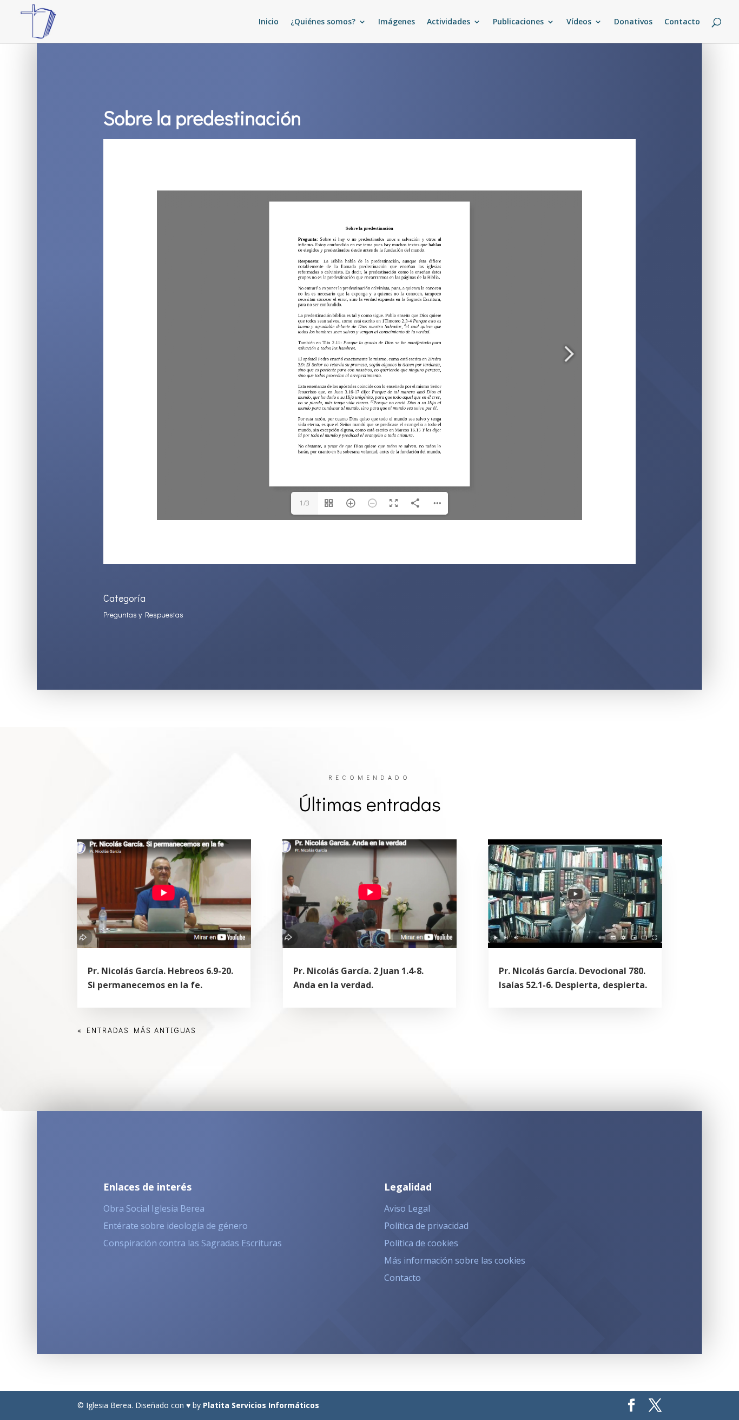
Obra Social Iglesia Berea (153, 1208)
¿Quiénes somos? (323, 22)
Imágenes (396, 22)
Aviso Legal (407, 1208)
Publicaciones (518, 22)
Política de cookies (421, 1243)
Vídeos (578, 22)
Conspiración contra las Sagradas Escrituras (192, 1243)
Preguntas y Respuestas (143, 614)
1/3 (304, 503)
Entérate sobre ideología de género (175, 1226)
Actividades (448, 22)
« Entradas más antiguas (136, 1030)
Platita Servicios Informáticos (261, 1405)
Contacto (682, 22)
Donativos (633, 22)
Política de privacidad (426, 1226)
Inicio (269, 22)
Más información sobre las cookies (454, 1260)
